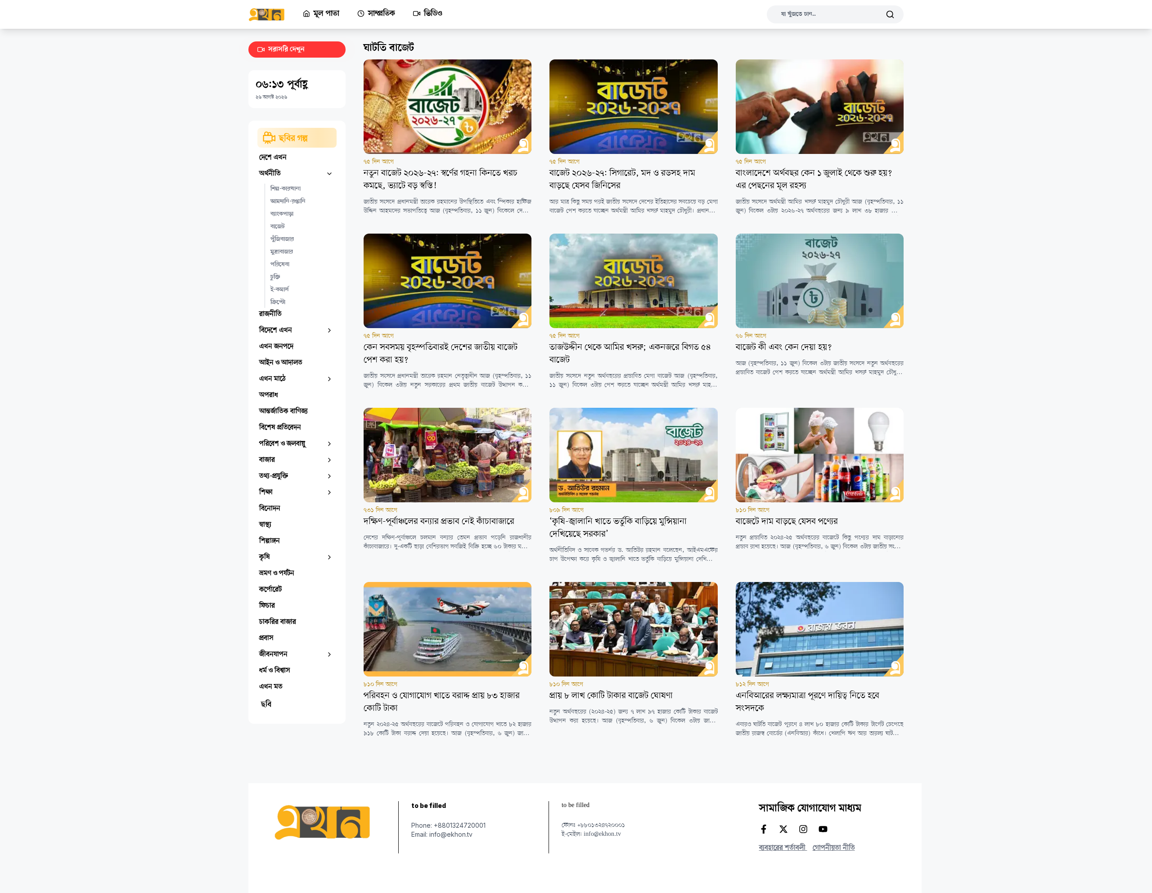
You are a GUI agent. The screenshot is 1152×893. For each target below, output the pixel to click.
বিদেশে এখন (275, 330)
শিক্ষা (266, 492)
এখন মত (271, 687)
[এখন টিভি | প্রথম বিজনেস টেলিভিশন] (275, 15)
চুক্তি (275, 277)
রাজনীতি (270, 314)
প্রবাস (266, 638)
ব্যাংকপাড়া (281, 214)
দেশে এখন (273, 157)
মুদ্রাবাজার (281, 252)
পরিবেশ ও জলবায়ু (282, 444)
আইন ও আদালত (280, 363)
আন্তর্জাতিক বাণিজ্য (283, 411)
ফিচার (267, 606)
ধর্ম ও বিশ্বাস (274, 671)
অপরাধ (268, 395)
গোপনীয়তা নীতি (834, 848)
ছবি (266, 704)
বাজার (267, 460)
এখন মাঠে (272, 379)
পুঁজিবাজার (282, 239)
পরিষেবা (279, 264)
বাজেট (277, 226)
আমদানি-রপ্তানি (288, 201)
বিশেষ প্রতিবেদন (280, 428)
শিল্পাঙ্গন (269, 541)
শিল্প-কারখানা (285, 189)
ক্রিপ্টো (277, 302)
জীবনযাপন (273, 654)
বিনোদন (269, 509)
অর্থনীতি (270, 174)
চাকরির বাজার (277, 622)
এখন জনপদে (276, 347)
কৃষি (264, 557)
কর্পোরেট (270, 590)
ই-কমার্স (279, 289)
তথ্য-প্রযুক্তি (273, 476)
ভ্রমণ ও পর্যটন (276, 573)
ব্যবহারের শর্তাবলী (783, 848)
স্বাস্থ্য (265, 525)
